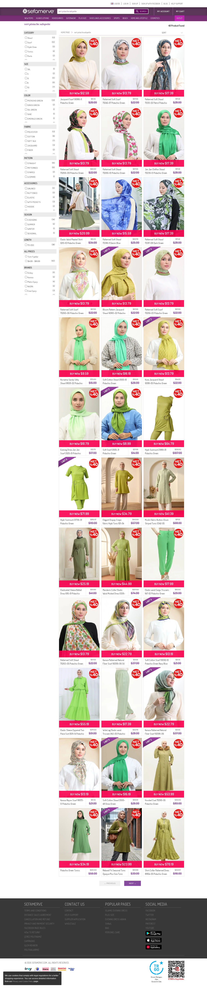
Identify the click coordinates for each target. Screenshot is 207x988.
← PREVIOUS (109, 883)
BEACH (125, 18)
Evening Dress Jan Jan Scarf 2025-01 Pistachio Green (70, 453)
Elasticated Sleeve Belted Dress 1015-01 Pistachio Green (71, 593)
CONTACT (69, 910)
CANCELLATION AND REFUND (37, 919)
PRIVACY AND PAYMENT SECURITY (39, 923)
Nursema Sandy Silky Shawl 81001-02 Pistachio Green (71, 383)
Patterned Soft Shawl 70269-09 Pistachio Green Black (72, 173)
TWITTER (149, 915)
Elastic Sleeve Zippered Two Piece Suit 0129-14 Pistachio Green (72, 734)
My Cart (180, 11)
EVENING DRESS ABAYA (115, 919)
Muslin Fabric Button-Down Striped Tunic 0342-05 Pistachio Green (157, 523)
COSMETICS (155, 18)
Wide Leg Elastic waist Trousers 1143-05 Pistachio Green (114, 734)
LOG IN (125, 3)
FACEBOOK (150, 910)
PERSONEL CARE (112, 932)
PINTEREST (150, 923)
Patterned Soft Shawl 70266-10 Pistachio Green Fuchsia (114, 173)
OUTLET (179, 18)
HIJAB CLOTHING (42, 18)
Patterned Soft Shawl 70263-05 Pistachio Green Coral (71, 664)
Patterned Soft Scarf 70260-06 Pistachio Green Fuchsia (72, 313)
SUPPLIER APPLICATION (75, 919)
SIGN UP (135, 3)
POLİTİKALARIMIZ (31, 949)
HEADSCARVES (57, 18)
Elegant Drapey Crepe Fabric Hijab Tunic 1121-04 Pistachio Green (113, 523)
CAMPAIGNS (29, 941)
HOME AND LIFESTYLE (139, 18)
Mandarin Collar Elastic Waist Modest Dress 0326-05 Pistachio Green (114, 593)
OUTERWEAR (71, 18)
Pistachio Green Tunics (70, 870)
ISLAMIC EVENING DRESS (116, 910)
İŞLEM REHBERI (31, 945)
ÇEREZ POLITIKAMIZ (33, 936)
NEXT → (132, 883)
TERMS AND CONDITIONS (35, 910)
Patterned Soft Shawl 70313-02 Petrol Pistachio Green (156, 103)
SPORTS (117, 18)
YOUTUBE (150, 928)
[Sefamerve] (39, 11)
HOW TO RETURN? (32, 932)
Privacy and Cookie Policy (23, 981)
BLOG (165, 3)
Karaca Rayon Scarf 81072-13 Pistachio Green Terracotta (71, 804)
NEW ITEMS (29, 18)
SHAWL (108, 923)
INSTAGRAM (151, 919)
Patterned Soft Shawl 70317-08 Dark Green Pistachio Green (154, 243)
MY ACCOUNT (163, 11)
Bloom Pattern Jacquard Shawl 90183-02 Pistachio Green (114, 313)
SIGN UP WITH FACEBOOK (150, 3)
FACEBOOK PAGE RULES (34, 928)
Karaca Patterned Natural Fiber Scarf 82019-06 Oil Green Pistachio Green (114, 664)
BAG (107, 928)
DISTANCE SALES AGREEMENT (37, 915)
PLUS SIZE (82, 18)
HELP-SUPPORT (177, 3)
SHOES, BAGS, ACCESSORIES (100, 18)
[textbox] (92, 11)
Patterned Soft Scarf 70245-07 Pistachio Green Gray (114, 103)
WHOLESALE (70, 923)
